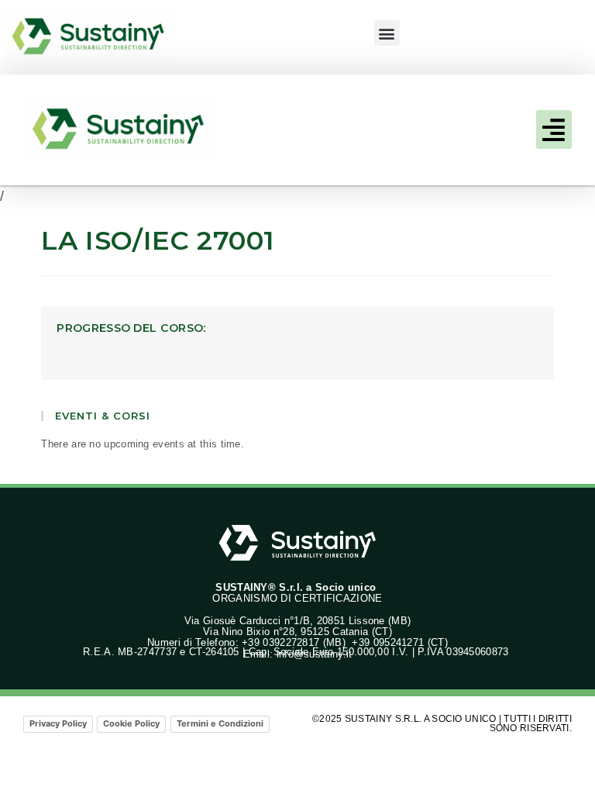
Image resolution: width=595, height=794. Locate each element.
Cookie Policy (131, 723)
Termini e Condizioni (220, 723)
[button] (387, 33)
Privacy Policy (58, 723)
